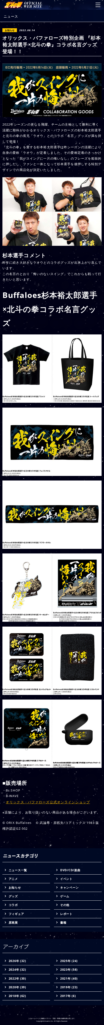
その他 (64, 905)
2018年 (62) (17, 996)
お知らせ (15, 887)
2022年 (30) (17, 978)
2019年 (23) (69, 987)
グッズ (13, 896)
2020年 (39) (17, 987)
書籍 (63, 922)
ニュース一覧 (18, 870)
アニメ (13, 879)
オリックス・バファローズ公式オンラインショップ (48, 802)
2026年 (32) (17, 961)
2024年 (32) (17, 970)
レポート (66, 914)
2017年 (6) (68, 996)
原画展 (13, 922)
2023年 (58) (69, 970)
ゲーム (64, 896)
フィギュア (16, 914)
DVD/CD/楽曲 (70, 870)
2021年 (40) (69, 978)
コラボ (13, 905)
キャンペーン (69, 887)
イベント (66, 879)
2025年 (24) (69, 961)
